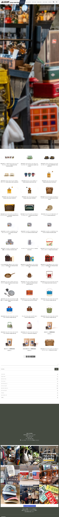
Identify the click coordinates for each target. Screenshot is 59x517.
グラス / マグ (3, 376)
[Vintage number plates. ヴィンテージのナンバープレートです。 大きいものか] (48, 494)
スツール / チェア (4, 390)
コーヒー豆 (3, 374)
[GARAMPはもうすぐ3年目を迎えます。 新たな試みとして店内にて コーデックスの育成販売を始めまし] (29, 455)
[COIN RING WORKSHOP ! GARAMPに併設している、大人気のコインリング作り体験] (29, 494)
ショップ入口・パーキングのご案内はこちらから (30, 440)
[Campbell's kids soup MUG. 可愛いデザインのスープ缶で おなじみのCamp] (29, 475)
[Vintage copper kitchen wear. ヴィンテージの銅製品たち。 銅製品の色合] (48, 475)
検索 (56, 369)
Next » (33, 356)
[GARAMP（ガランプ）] (12, 2)
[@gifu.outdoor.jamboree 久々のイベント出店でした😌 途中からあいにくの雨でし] (10, 475)
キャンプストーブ (4, 395)
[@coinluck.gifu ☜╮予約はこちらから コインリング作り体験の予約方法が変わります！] (48, 455)
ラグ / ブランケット (4, 383)
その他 (2, 397)
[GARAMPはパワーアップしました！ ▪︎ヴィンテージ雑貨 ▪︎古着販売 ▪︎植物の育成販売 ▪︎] (10, 455)
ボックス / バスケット (4, 388)
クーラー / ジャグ (4, 385)
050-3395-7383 (30, 438)
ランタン (2, 392)
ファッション (3, 381)
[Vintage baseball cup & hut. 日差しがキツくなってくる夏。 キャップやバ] (10, 494)
